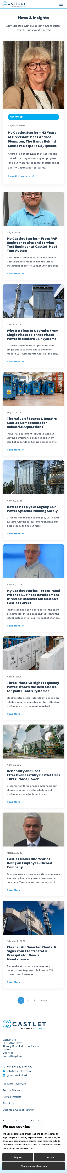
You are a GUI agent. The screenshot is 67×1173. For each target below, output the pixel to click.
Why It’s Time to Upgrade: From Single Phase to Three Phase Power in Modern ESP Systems (32, 334)
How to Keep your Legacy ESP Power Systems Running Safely (32, 508)
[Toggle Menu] (61, 4)
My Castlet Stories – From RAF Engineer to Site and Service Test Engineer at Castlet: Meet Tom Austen (32, 244)
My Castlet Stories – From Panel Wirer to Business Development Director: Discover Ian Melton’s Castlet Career (33, 596)
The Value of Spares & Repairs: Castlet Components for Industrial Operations (32, 422)
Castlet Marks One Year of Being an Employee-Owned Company (29, 863)
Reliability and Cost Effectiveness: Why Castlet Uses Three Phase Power (33, 775)
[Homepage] (14, 4)
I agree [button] (17, 1157)
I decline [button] (49, 1157)
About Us (8, 1103)
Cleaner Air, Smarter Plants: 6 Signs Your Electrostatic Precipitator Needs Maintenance (31, 953)
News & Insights (12, 1097)
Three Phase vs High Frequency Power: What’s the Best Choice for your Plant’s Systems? (33, 686)
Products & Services (14, 1084)
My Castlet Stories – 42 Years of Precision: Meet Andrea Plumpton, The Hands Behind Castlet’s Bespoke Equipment (32, 139)
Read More (13, 273)
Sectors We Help (12, 1090)
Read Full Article (19, 176)
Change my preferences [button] (33, 1166)
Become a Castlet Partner (18, 1110)
